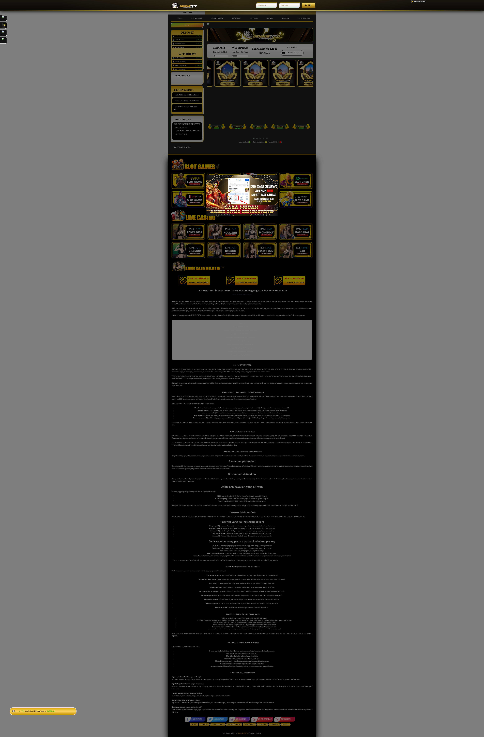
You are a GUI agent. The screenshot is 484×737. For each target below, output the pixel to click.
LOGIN (308, 5)
